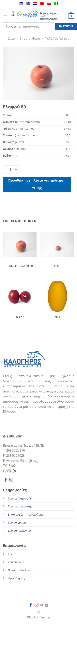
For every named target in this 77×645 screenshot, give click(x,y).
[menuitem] (20, 3)
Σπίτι (11, 38)
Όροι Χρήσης (16, 578)
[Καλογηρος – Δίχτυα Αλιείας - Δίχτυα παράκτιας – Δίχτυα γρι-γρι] (30, 14)
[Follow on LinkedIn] (46, 605)
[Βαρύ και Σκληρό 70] (20, 244)
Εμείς (11, 554)
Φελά (36, 38)
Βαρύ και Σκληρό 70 (20, 266)
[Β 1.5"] (20, 296)
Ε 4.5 (57, 266)
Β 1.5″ (20, 317)
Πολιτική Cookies (19, 570)
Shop (23, 38)
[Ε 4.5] (57, 244)
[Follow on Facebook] (6, 480)
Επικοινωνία (16, 562)
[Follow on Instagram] (11, 480)
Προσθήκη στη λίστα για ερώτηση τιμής (37, 184)
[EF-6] (57, 296)
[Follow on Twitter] (41, 605)
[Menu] (5, 14)
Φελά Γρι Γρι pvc (57, 38)
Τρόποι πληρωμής (20, 498)
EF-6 (57, 317)
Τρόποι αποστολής (20, 506)
